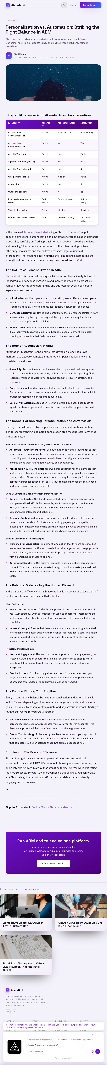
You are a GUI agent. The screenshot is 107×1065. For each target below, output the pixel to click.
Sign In (73, 5)
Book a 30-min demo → (53, 863)
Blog (8, 20)
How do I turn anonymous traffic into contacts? (75, 1040)
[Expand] (97, 1034)
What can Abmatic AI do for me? (39, 1040)
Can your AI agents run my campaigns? (42, 1045)
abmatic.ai (68, 1058)
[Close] (99, 1026)
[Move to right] (93, 1034)
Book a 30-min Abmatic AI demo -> (52, 807)
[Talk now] (92, 1051)
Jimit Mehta (20, 54)
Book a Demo (91, 5)
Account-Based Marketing (39, 232)
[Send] (97, 1051)
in (8, 1012)
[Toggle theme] (64, 5)
